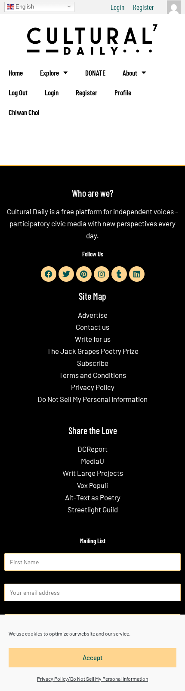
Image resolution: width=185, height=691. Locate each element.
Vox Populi (92, 485)
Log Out (18, 92)
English (24, 6)
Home (16, 72)
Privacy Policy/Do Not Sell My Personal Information (92, 679)
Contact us (92, 327)
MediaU (92, 461)
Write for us (93, 339)
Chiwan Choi (24, 112)
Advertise (93, 314)
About (130, 72)
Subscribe (92, 363)
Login (117, 7)
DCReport (92, 448)
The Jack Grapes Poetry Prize (93, 351)
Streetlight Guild (93, 509)
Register (143, 7)
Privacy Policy (92, 387)
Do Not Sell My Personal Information (92, 399)
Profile (122, 92)
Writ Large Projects (92, 473)
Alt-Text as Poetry (92, 497)
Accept (93, 657)
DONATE (95, 72)
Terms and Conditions (92, 375)
